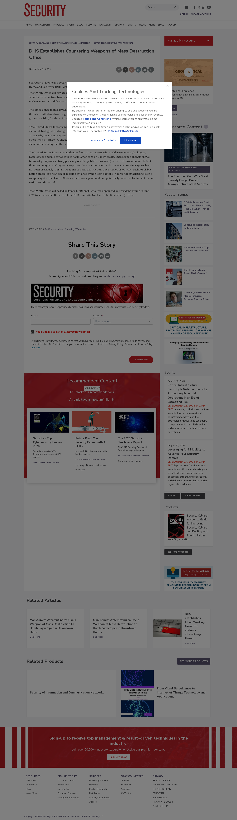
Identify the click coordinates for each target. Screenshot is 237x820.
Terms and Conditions (97, 119)
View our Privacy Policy (123, 131)
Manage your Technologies (103, 140)
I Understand (130, 140)
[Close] (167, 86)
